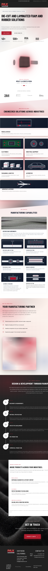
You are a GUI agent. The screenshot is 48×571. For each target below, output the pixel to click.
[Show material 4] (7, 363)
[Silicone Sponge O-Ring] (24, 85)
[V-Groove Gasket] (22, 85)
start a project (6, 33)
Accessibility (28, 566)
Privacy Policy (18, 566)
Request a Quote (31, 536)
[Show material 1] (4, 363)
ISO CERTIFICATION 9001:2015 (38, 566)
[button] (24, 62)
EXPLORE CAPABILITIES (18, 33)
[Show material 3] (6, 363)
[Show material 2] (5, 363)
